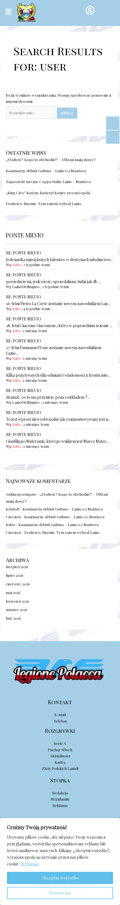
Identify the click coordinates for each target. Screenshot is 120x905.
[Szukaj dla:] (31, 112)
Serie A (60, 743)
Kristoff (12, 508)
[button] (8, 12)
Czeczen (13, 516)
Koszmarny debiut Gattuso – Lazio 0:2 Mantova (46, 170)
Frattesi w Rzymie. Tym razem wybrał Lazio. (44, 203)
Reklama (60, 805)
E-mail (60, 714)
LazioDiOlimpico (26, 286)
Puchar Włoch (60, 749)
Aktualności (60, 755)
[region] (60, 861)
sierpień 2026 (17, 566)
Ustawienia (60, 893)
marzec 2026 (16, 609)
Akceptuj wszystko (60, 877)
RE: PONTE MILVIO (23, 253)
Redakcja (60, 792)
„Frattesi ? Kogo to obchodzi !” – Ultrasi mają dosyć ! (50, 159)
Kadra (60, 762)
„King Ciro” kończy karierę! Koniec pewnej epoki (48, 192)
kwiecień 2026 (17, 601)
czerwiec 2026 (18, 583)
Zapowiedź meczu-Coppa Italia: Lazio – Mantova (48, 181)
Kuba (16, 264)
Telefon (60, 720)
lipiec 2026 (14, 575)
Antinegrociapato (21, 494)
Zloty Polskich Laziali (60, 768)
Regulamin (29, 864)
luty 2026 (13, 618)
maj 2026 (13, 592)
